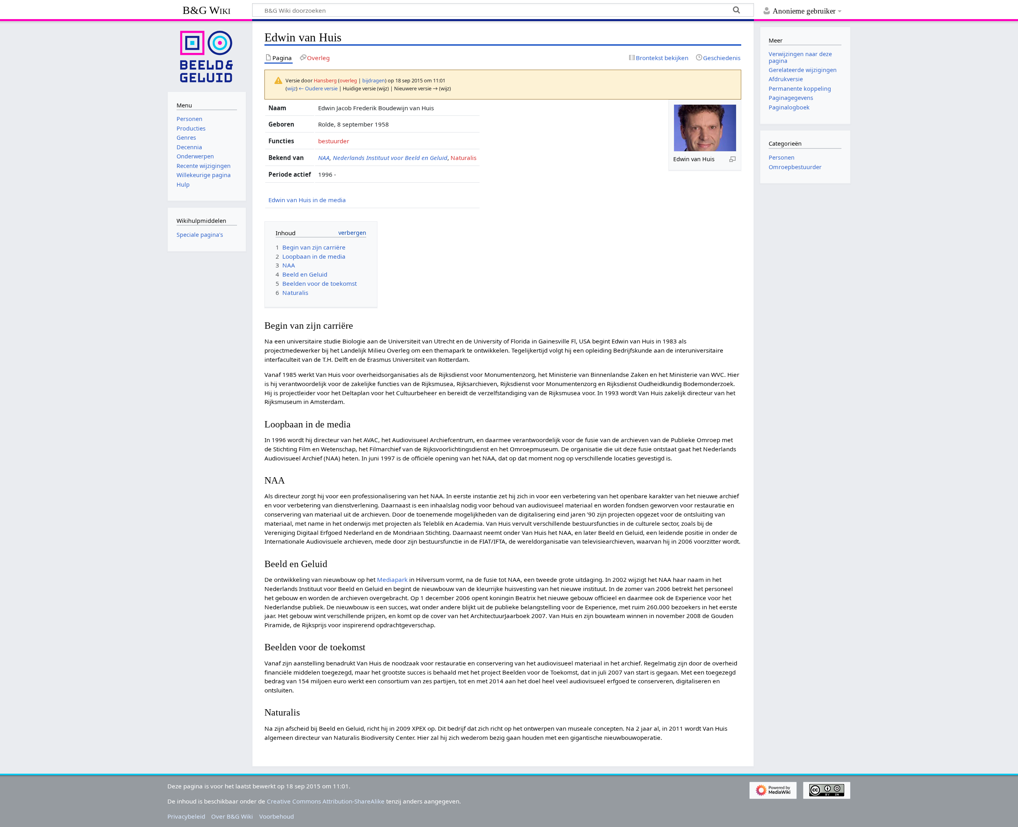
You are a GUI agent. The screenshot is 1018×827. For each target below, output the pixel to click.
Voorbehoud (276, 816)
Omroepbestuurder (795, 167)
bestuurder (333, 141)
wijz (291, 88)
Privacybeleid (186, 816)
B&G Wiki (207, 10)
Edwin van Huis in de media (307, 200)
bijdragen (373, 80)
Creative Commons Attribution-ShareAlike (326, 801)
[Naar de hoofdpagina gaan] (206, 55)
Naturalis (463, 158)
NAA (324, 158)
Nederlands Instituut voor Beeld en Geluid (390, 158)
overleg (348, 80)
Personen (782, 157)
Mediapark (392, 579)
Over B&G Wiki (232, 816)
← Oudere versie (318, 88)
